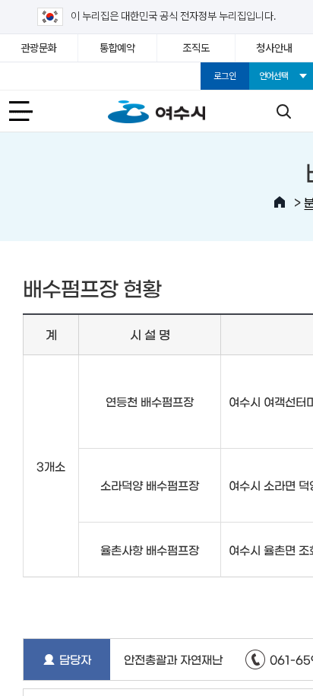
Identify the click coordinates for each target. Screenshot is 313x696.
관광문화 (39, 48)
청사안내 (274, 48)
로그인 (224, 76)
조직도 (195, 48)
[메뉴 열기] (29, 111)
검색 (283, 111)
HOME (279, 202)
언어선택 (274, 76)
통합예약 (117, 48)
